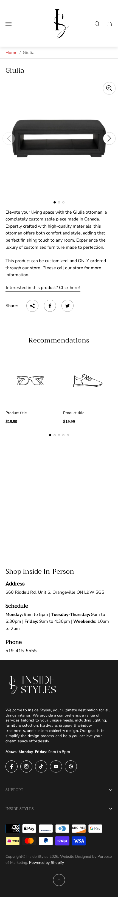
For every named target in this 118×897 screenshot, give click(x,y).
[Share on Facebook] (50, 306)
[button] (55, 202)
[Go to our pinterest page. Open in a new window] (71, 766)
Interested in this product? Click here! (43, 288)
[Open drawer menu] (8, 24)
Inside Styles (19, 808)
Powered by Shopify (46, 862)
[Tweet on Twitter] (67, 306)
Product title (16, 413)
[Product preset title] (30, 380)
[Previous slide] (9, 138)
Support (14, 789)
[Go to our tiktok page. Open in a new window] (41, 766)
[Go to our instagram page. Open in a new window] (26, 766)
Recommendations (59, 340)
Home (11, 53)
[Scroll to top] (59, 880)
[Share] (32, 306)
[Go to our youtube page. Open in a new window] (56, 766)
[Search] (97, 24)
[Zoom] (109, 88)
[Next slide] (109, 138)
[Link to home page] (32, 685)
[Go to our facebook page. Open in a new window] (11, 766)
